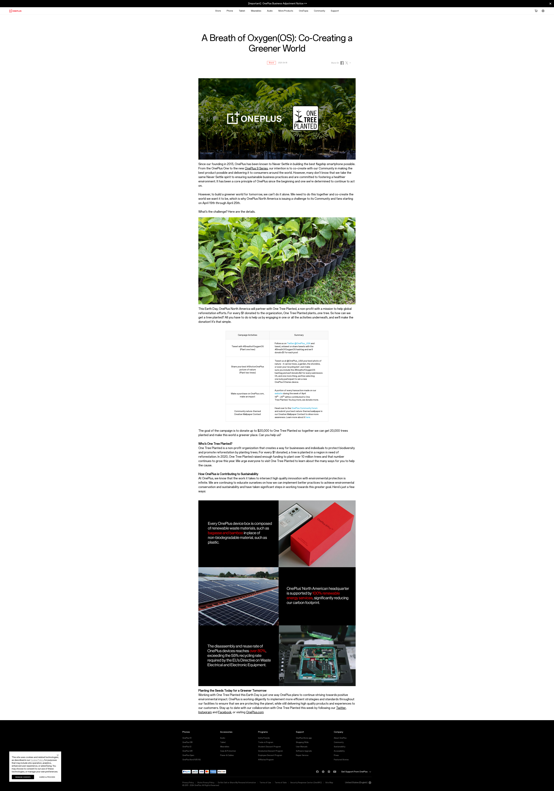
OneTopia (303, 11)
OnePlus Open (188, 755)
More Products (285, 11)
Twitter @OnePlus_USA (298, 343)
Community (319, 11)
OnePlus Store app (304, 738)
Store (218, 11)
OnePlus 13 (186, 738)
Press (336, 755)
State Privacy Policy (205, 783)
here (308, 417)
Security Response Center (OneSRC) (306, 783)
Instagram (205, 712)
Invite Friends (264, 738)
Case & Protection (228, 751)
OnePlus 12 (186, 747)
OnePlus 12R (187, 751)
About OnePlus (340, 738)
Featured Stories (341, 760)
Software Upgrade (304, 751)
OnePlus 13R (187, 742)
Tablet (242, 11)
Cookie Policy (36, 760)
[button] (58, 754)
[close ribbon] (550, 3)
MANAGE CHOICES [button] (23, 777)
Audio (270, 11)
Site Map (329, 783)
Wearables (256, 11)
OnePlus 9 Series (256, 168)
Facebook (224, 712)
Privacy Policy (188, 783)
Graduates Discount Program (270, 751)
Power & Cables (227, 755)
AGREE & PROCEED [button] (47, 777)
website (279, 393)
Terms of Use (265, 783)
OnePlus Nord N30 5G (191, 760)
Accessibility (339, 751)
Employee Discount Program (270, 755)
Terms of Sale (281, 783)
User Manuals (301, 747)
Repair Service (302, 755)
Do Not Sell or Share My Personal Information (237, 783)
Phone (230, 11)
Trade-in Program (265, 742)
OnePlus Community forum (304, 408)
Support (335, 11)
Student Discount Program (269, 747)
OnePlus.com (255, 712)
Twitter (341, 708)
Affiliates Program (266, 760)
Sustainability (339, 747)
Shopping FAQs (302, 742)
